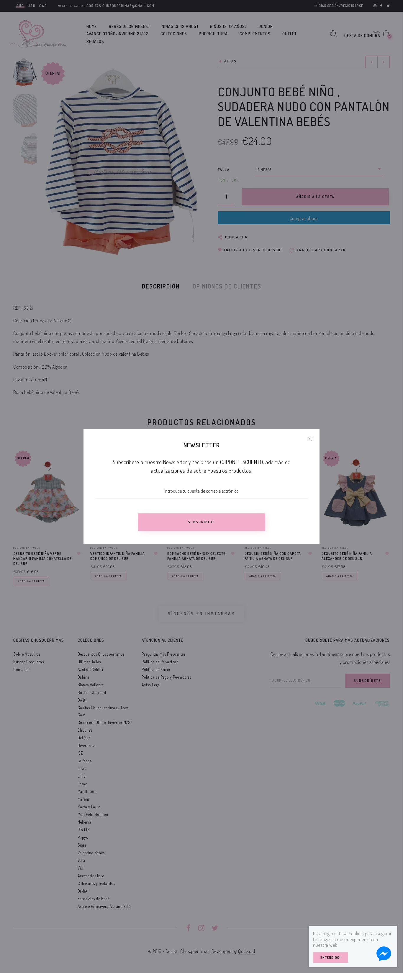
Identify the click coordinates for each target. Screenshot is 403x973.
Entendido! (330, 957)
